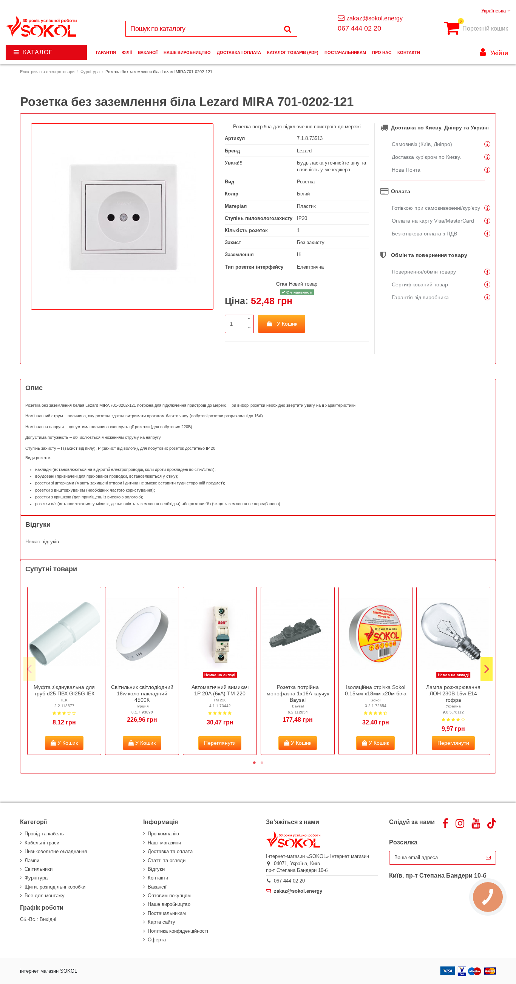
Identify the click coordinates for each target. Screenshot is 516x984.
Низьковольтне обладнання (56, 851)
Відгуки (156, 869)
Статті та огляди (166, 860)
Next (486, 669)
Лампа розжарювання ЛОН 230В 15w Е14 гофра (453, 693)
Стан (281, 284)
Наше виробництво (169, 904)
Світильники (39, 869)
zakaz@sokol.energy (374, 18)
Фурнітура (36, 878)
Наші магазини (164, 843)
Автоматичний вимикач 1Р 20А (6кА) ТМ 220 (220, 690)
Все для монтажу (45, 895)
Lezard (304, 151)
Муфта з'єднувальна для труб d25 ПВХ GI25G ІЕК (64, 690)
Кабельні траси (42, 843)
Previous (29, 669)
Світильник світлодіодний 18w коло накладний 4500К (142, 693)
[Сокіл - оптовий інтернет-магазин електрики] (42, 26)
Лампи (32, 860)
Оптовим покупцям (169, 895)
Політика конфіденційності (178, 931)
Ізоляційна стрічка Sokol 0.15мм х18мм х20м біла (375, 690)
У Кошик (287, 324)
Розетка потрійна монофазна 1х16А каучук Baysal (298, 693)
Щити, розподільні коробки (55, 887)
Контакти (158, 878)
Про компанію (163, 833)
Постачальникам (167, 913)
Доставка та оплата (170, 851)
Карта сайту (161, 922)
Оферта (157, 939)
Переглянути (220, 743)
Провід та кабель (44, 833)
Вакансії (157, 887)
